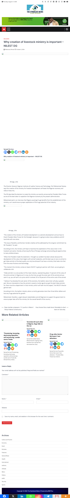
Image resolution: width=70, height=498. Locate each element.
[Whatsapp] (12, 152)
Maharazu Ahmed (9, 49)
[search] (67, 29)
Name (4, 399)
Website (4, 408)
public (3, 478)
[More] (26, 152)
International (5, 462)
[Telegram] (16, 152)
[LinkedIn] (54, 2)
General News (5, 456)
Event (3, 446)
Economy (4, 443)
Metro (3, 472)
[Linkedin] (23, 152)
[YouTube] (64, 2)
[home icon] (4, 29)
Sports (3, 485)
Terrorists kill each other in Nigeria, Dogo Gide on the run (35, 324)
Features (4, 452)
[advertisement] (35, 21)
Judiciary (4, 465)
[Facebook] (48, 2)
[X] (9, 152)
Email (38, 399)
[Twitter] (43, 2)
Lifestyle (4, 469)
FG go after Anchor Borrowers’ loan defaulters (56, 336)
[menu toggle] (8, 29)
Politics (4, 475)
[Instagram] (59, 2)
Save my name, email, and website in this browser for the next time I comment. (29, 416)
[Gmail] (19, 152)
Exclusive (6, 39)
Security (4, 481)
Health (3, 459)
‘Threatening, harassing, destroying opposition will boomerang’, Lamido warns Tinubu (12, 336)
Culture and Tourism (7, 440)
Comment (5, 374)
